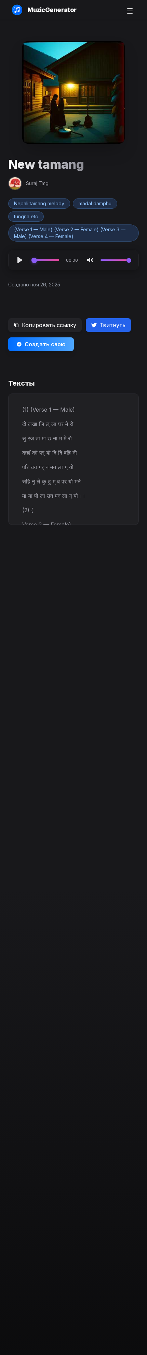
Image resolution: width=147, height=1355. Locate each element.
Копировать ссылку (49, 325)
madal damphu (95, 203)
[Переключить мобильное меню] (130, 11)
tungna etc (26, 216)
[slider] (45, 260)
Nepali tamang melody (39, 203)
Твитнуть (112, 325)
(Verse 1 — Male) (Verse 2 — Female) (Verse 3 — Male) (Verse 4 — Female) (69, 233)
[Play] (20, 260)
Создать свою (45, 344)
